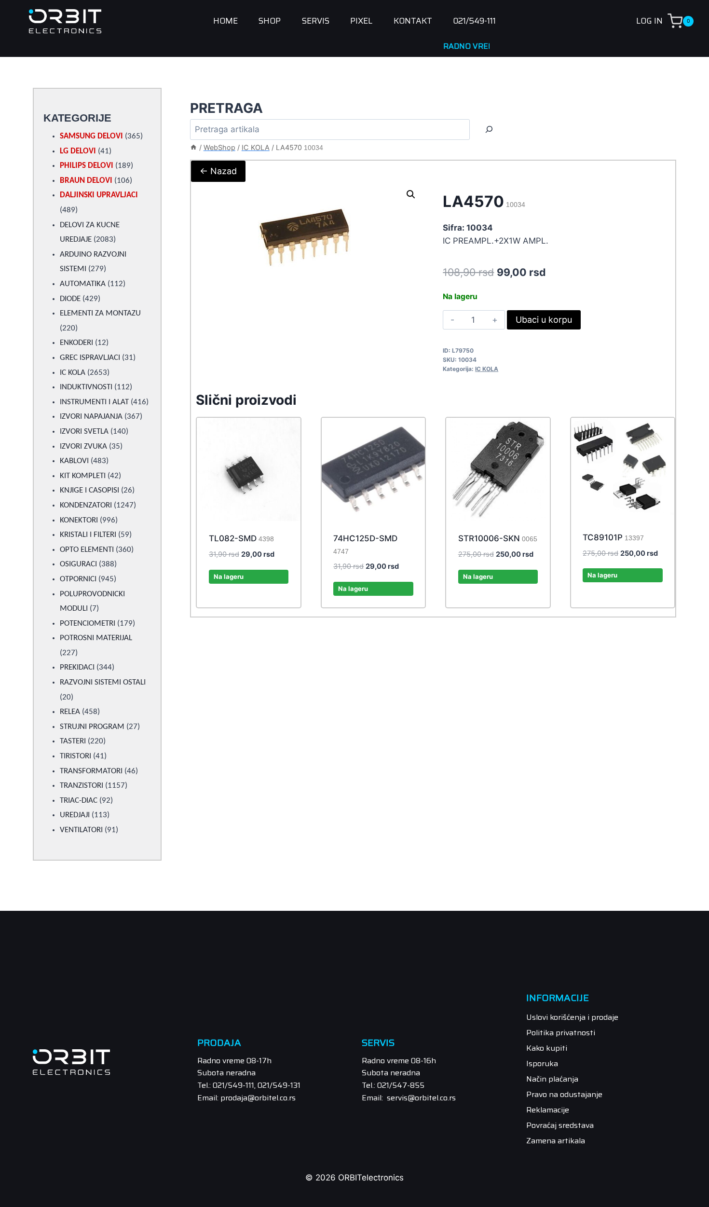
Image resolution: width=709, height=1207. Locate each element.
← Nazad (218, 171)
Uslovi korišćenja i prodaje (572, 1017)
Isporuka (542, 1063)
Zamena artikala (555, 1141)
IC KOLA (486, 368)
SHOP (270, 21)
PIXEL (361, 21)
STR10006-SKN (497, 538)
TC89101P (613, 537)
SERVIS (315, 21)
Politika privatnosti (560, 1033)
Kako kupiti (546, 1048)
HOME (225, 21)
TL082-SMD (241, 538)
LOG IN (649, 20)
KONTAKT (413, 21)
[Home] (193, 147)
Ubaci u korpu (544, 320)
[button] (411, 194)
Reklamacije (547, 1110)
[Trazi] (489, 129)
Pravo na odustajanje (564, 1094)
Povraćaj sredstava (560, 1125)
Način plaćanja (552, 1079)
